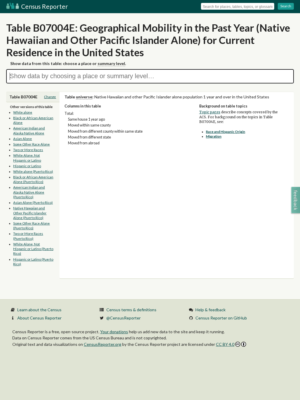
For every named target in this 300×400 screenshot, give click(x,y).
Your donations (114, 331)
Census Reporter (44, 6)
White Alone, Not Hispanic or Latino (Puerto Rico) (33, 249)
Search (285, 6)
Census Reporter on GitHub (221, 317)
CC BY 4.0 (225, 344)
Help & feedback (210, 309)
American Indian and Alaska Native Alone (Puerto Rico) (29, 192)
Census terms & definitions (131, 309)
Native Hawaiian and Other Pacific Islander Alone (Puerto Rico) (30, 213)
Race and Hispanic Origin (225, 132)
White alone (22, 112)
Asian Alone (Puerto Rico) (33, 202)
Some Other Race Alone (31, 144)
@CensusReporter (123, 317)
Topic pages (209, 112)
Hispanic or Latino (27, 166)
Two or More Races (28, 150)
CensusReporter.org (102, 344)
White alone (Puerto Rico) (33, 171)
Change (50, 97)
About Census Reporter (39, 317)
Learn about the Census (39, 309)
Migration (213, 136)
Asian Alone (22, 139)
